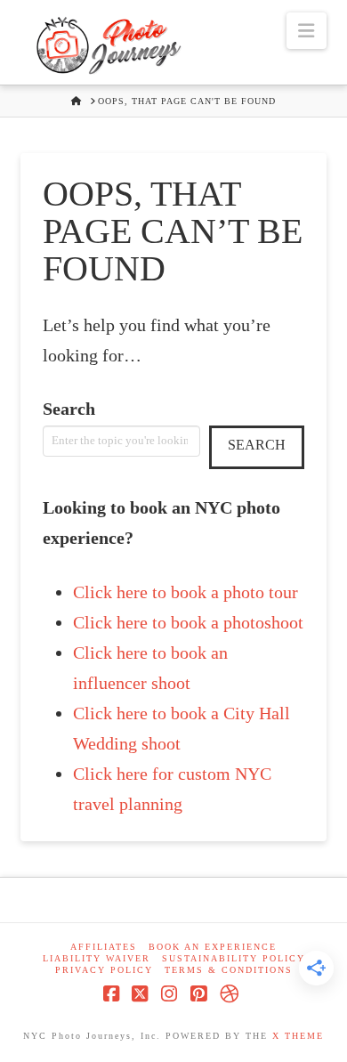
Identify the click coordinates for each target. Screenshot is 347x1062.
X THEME (298, 1036)
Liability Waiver (96, 958)
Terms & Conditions (229, 970)
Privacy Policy (104, 970)
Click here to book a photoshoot (188, 622)
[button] (306, 30)
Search (69, 408)
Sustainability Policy (233, 958)
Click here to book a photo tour (185, 592)
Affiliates (103, 947)
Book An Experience (213, 947)
